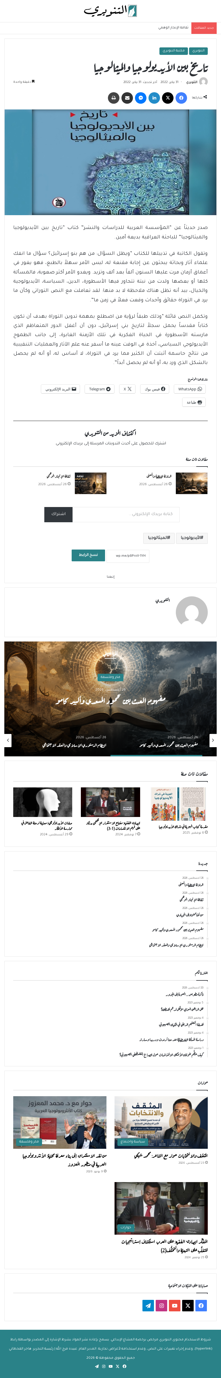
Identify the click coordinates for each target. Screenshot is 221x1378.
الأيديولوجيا (191, 538)
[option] (110, 698)
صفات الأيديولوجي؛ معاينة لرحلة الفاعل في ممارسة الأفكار (46, 825)
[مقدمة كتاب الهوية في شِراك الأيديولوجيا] (178, 804)
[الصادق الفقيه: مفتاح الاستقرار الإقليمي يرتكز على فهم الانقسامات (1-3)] (110, 802)
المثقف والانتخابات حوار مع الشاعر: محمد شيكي (171, 1155)
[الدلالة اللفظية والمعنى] (191, 483)
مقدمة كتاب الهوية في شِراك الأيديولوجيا (183, 826)
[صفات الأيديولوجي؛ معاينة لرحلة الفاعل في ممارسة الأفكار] (42, 802)
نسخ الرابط (88, 555)
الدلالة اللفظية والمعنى (159, 476)
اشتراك (58, 514)
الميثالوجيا (158, 538)
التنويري (198, 51)
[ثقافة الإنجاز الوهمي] (90, 483)
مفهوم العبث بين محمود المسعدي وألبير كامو (111, 699)
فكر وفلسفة (110, 677)
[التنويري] (110, 11)
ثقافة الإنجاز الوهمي (173, 28)
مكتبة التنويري (174, 51)
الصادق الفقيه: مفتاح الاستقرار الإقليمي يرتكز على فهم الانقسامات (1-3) (113, 825)
